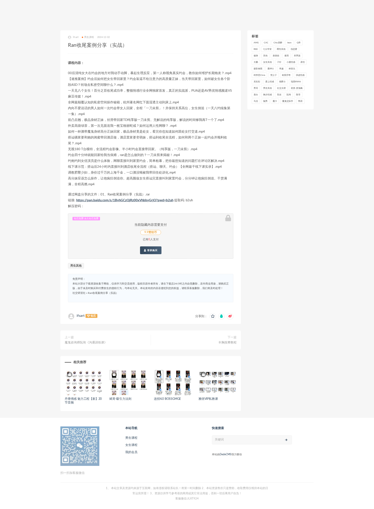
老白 (256, 95)
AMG (256, 43)
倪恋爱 (294, 49)
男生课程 (131, 437)
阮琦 (289, 95)
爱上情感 (269, 82)
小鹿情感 (291, 62)
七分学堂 (267, 49)
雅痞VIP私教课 (208, 398)
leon (289, 43)
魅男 (265, 101)
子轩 (279, 62)
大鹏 (256, 62)
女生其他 (267, 62)
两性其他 (281, 49)
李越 (281, 69)
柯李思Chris (259, 75)
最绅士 (271, 69)
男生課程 (89, 37)
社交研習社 (79, 293)
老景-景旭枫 (297, 88)
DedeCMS (225, 454)
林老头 (292, 69)
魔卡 (275, 101)
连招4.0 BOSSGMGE (167, 398)
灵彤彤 (257, 82)
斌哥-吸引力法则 (120, 398)
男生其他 (76, 265)
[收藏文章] (213, 316)
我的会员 (131, 452)
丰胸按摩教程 (227, 342)
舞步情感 (267, 95)
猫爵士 (282, 82)
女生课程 (131, 445)
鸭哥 (300, 101)
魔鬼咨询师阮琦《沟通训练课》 (86, 342)
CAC (266, 43)
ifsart (81, 315)
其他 (265, 56)
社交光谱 (281, 88)
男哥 (256, 88)
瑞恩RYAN (296, 82)
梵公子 (273, 75)
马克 (256, 101)
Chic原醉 (278, 43)
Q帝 (299, 43)
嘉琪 (286, 56)
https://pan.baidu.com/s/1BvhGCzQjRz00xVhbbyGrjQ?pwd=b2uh (124, 200)
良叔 (279, 95)
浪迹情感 (300, 75)
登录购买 (152, 250)
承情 (302, 62)
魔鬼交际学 (287, 101)
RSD (256, 49)
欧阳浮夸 (286, 75)
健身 (256, 56)
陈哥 (298, 95)
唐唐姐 (276, 56)
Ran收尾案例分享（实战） (103, 293)
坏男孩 (297, 56)
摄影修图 (258, 69)
